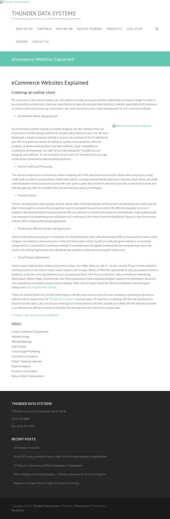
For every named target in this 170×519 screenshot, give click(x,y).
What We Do (24, 29)
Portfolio (44, 29)
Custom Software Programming (30, 331)
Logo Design (19, 346)
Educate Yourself (89, 29)
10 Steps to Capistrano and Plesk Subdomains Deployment (48, 465)
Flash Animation (21, 366)
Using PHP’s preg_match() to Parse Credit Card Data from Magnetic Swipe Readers (60, 456)
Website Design (20, 336)
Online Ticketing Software (27, 361)
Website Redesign (22, 341)
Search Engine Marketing (26, 351)
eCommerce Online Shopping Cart (37, 116)
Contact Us (40, 42)
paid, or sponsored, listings (41, 287)
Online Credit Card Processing (35, 166)
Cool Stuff (134, 29)
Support (22, 42)
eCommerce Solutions (25, 356)
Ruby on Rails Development (28, 376)
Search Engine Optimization (34, 257)
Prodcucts (114, 29)
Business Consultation (25, 371)
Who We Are (64, 29)
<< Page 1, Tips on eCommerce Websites (35, 315)
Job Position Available (26, 447)
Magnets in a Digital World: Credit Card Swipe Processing (46, 483)
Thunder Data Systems (44, 13)
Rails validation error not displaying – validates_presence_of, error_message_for (60, 474)
